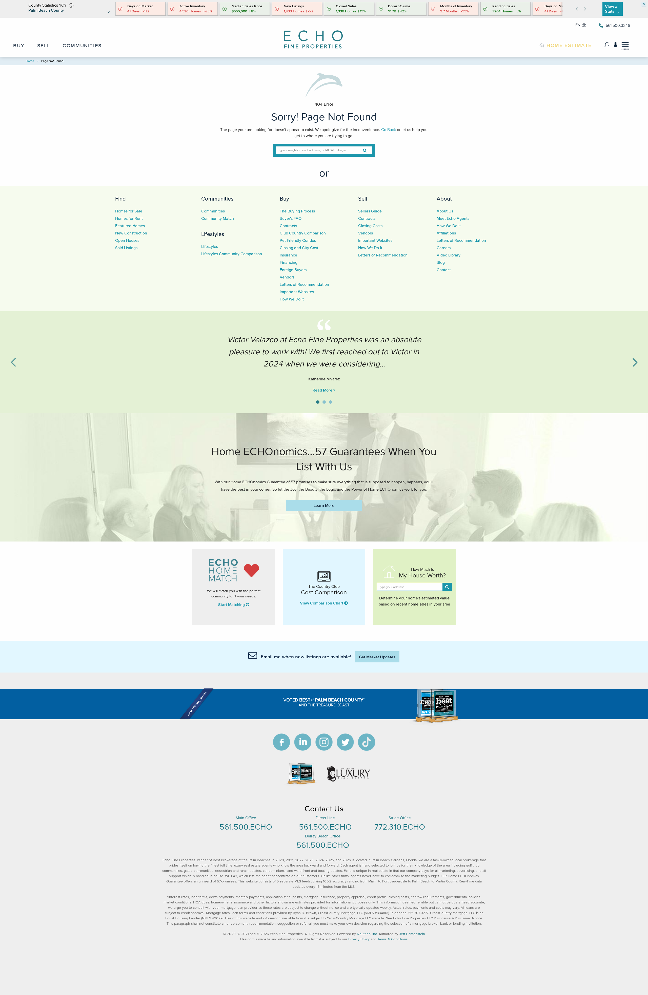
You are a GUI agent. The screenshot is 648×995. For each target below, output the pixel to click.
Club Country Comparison (303, 233)
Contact (444, 269)
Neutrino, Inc (367, 934)
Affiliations (446, 233)
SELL (43, 45)
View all (612, 8)
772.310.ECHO (399, 826)
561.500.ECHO (245, 826)
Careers (444, 247)
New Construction (131, 233)
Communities (217, 199)
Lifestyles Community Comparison (231, 253)
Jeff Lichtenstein (412, 934)
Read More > (324, 390)
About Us (445, 211)
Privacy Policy (359, 939)
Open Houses (127, 240)
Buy (284, 199)
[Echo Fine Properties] (317, 36)
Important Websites (297, 291)
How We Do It (292, 299)
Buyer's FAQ (290, 218)
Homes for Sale (128, 211)
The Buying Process (297, 211)
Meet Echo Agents (453, 218)
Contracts (288, 225)
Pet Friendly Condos (298, 240)
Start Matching (232, 604)
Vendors (287, 277)
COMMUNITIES (82, 45)
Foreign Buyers (293, 269)
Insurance (288, 255)
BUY (19, 45)
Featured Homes (130, 225)
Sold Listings (126, 247)
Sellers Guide (370, 211)
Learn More (324, 505)
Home (30, 60)
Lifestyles (212, 234)
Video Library (448, 255)
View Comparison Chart (322, 603)
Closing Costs (370, 225)
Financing (288, 262)
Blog (441, 262)
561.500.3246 (618, 25)
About (444, 199)
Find (120, 199)
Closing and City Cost (299, 247)
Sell (362, 199)
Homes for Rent (129, 218)
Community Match (217, 218)
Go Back (388, 129)
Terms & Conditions (392, 939)
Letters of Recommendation (304, 284)
